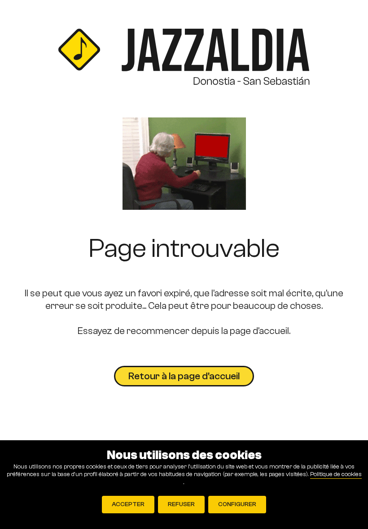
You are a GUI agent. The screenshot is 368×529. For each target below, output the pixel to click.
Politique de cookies (336, 474)
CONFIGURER (237, 504)
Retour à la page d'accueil (184, 376)
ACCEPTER (128, 504)
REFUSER (181, 504)
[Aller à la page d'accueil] (184, 59)
